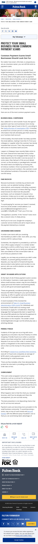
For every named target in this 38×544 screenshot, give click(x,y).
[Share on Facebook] (2, 31)
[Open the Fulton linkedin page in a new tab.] (8, 524)
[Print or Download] (12, 31)
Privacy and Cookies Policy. (24, 535)
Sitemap (19, 509)
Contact (33, 507)
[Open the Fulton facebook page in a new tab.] (3, 524)
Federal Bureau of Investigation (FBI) (16, 128)
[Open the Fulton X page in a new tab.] (13, 524)
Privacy (25, 507)
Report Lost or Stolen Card (20, 497)
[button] (2, 6)
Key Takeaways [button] (18, 37)
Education (8, 19)
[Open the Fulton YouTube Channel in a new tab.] (22, 524)
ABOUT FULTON (6, 488)
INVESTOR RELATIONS (8, 482)
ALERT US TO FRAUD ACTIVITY (10, 478)
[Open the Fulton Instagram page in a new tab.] (18, 524)
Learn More (31, 524)
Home (2, 19)
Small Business (17, 19)
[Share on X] (6, 31)
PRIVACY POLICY (6, 485)
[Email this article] (16, 31)
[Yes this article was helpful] (2, 427)
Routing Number (8, 507)
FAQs (17, 507)
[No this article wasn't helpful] (7, 427)
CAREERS (4, 492)
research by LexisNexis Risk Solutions (23, 352)
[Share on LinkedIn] (9, 31)
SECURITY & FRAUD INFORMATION (14, 474)
